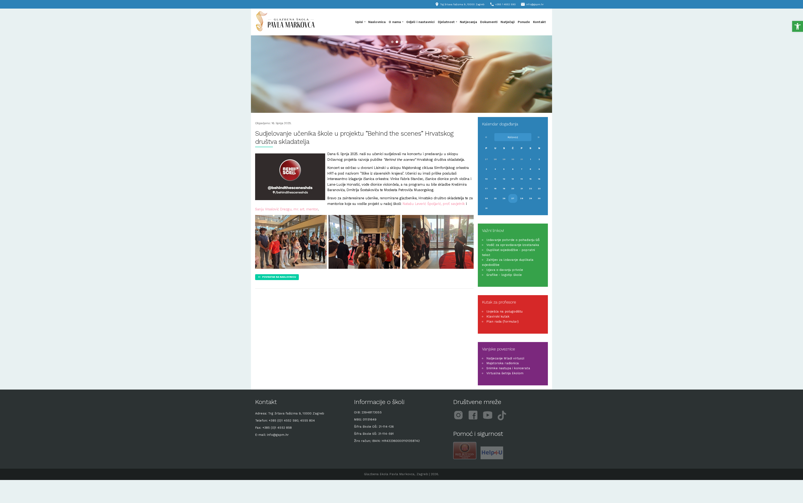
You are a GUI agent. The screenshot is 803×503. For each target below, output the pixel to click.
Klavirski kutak (497, 316)
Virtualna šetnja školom (504, 373)
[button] (797, 26)
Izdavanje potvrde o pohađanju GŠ (513, 240)
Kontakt (539, 22)
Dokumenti (488, 22)
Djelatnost (446, 22)
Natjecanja (468, 22)
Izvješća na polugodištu (504, 311)
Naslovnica (377, 22)
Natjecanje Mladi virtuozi (505, 358)
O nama (395, 22)
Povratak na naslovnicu (279, 276)
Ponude (524, 22)
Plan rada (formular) (502, 321)
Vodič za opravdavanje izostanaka (512, 245)
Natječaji (507, 22)
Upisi (359, 22)
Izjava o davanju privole (504, 270)
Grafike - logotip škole (504, 275)
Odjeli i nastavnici (420, 22)
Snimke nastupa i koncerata (508, 368)
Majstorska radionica (502, 363)
